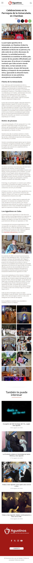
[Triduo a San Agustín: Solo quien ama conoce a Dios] (16, 472)
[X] (22, 21)
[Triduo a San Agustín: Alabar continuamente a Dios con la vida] (16, 502)
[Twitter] (15, 541)
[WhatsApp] (29, 21)
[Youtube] (21, 541)
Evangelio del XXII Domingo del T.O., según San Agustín (16, 424)
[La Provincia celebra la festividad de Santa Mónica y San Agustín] (16, 441)
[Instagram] (18, 541)
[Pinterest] (26, 21)
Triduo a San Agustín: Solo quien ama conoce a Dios (16, 485)
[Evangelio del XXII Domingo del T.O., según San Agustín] (16, 411)
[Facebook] (18, 21)
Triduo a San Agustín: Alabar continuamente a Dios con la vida (16, 515)
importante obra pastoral (10, 232)
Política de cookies (19, 560)
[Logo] (16, 3)
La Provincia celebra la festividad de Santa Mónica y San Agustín (16, 455)
